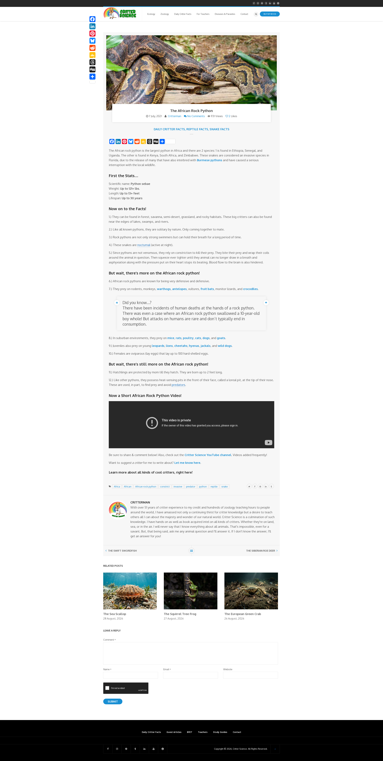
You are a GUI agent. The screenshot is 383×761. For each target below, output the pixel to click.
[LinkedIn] (92, 26)
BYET (189, 732)
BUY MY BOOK (270, 14)
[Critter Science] (120, 13)
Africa (117, 486)
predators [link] (178, 385)
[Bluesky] (92, 40)
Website (227, 669)
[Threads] (92, 62)
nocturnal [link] (143, 245)
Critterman (174, 116)
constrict (165, 486)
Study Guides (220, 732)
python (203, 486)
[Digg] (92, 69)
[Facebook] (92, 19)
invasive (178, 486)
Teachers (202, 732)
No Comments (196, 116)
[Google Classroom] (92, 55)
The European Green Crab (242, 614)
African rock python (145, 486)
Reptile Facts (197, 129)
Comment (109, 639)
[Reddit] (92, 47)
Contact (237, 732)
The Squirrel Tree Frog (180, 614)
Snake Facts (219, 129)
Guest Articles (174, 732)
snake (224, 486)
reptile (214, 486)
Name (107, 669)
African (127, 486)
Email (167, 669)
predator (190, 486)
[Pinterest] (92, 33)
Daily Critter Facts (169, 129)
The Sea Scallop (114, 614)
